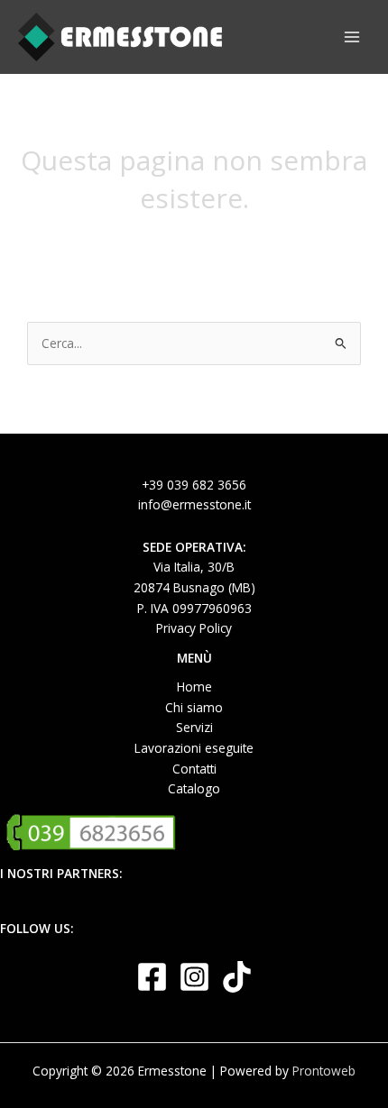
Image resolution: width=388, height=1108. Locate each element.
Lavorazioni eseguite (194, 747)
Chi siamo (194, 707)
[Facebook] (152, 977)
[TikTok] (237, 977)
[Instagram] (194, 977)
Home (194, 686)
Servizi (194, 727)
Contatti (194, 768)
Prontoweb (324, 1070)
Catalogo (194, 788)
